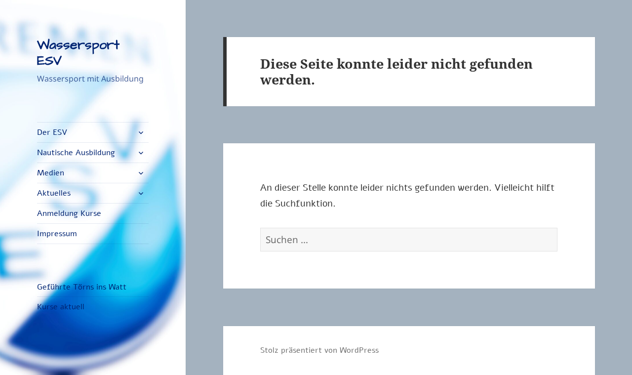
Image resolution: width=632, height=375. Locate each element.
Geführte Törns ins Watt (81, 287)
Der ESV (52, 132)
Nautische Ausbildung (76, 152)
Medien (50, 172)
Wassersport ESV (78, 53)
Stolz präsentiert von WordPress (319, 350)
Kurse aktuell (60, 306)
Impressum (57, 233)
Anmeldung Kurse (69, 213)
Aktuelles (54, 193)
